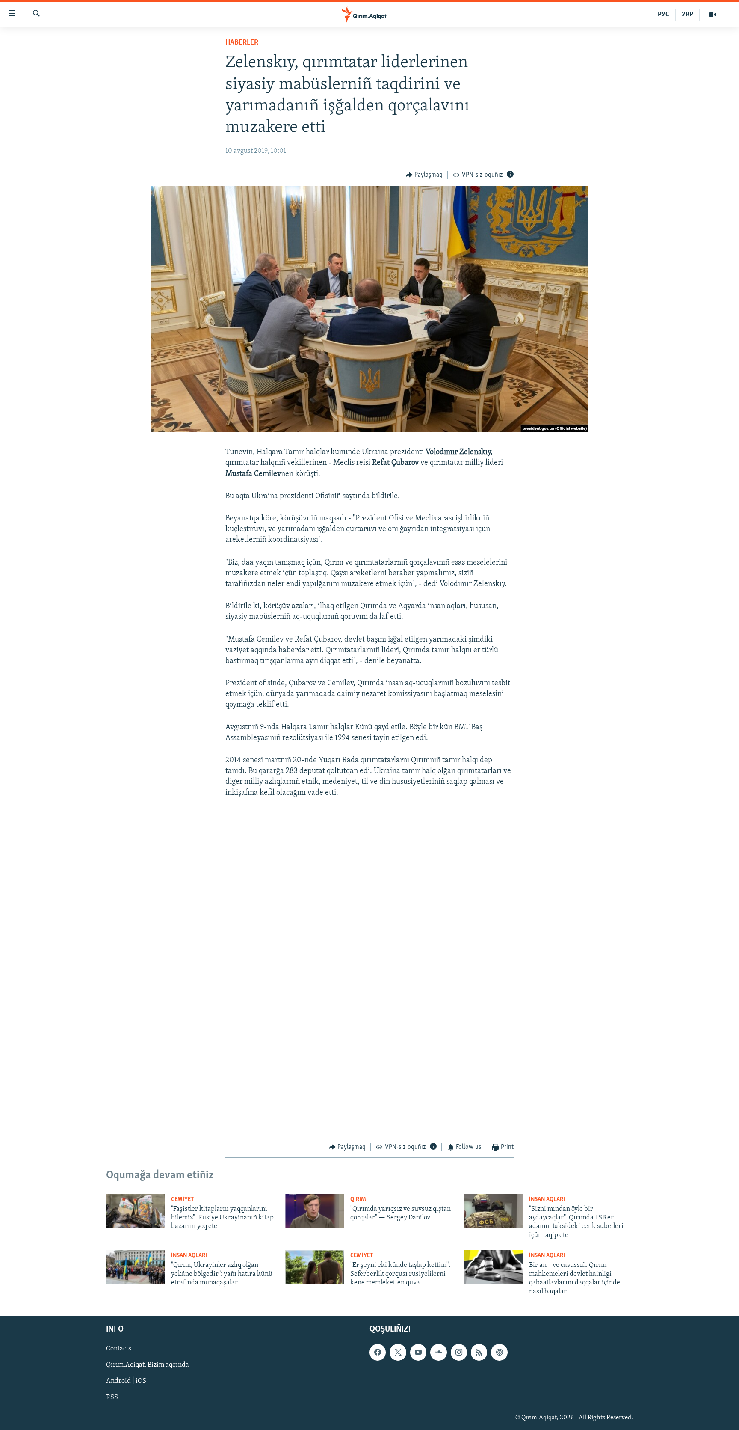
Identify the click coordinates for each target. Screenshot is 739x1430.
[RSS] (479, 1352)
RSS (112, 1397)
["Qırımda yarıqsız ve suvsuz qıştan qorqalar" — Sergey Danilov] (314, 1211)
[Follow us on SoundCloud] (438, 1352)
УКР (687, 14)
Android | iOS (126, 1381)
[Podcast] (499, 1352)
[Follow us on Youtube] (418, 1352)
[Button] (424, 175)
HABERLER (241, 43)
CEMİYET (182, 1199)
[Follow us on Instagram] (459, 1352)
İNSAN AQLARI (547, 1199)
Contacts (118, 1348)
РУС (663, 14)
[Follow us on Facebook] (378, 1352)
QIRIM (358, 1199)
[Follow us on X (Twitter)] (398, 1352)
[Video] (712, 15)
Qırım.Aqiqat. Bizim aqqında (147, 1365)
